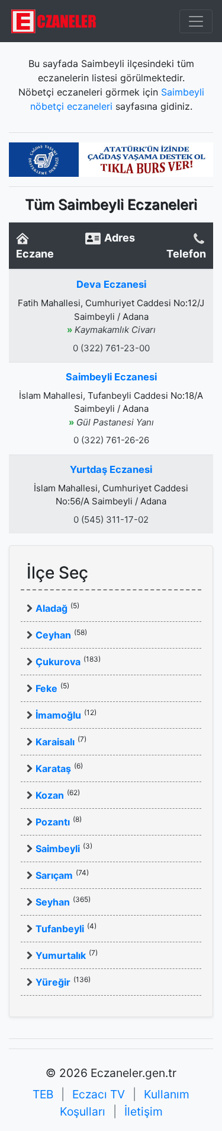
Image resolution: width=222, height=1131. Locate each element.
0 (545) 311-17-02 (111, 519)
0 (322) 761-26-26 (111, 440)
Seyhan (53, 902)
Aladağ (51, 608)
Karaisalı (55, 742)
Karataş (53, 768)
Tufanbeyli (60, 929)
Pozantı (53, 822)
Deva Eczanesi (111, 284)
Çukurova (58, 662)
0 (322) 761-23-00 (111, 348)
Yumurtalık (61, 955)
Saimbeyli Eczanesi (111, 377)
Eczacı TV (98, 1094)
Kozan (50, 795)
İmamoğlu (58, 715)
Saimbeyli (58, 848)
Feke (46, 688)
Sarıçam (54, 875)
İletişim (143, 1111)
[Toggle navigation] (196, 21)
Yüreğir (53, 982)
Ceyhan (53, 635)
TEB (43, 1094)
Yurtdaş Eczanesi (111, 469)
